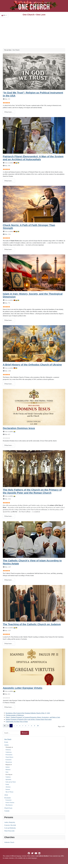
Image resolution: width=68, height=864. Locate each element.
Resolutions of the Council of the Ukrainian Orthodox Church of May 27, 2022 (28, 713)
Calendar (6, 811)
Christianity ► (9, 747)
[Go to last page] (38, 725)
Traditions (8, 777)
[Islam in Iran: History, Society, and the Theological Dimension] (34, 272)
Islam (7, 772)
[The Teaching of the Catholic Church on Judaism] (34, 603)
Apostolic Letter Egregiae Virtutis (22, 688)
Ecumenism (8, 759)
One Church (7, 739)
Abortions (8, 787)
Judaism (8, 767)
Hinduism (8, 769)
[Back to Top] (65, 861)
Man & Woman (9, 792)
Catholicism (9, 752)
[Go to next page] (34, 725)
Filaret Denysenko (9, 831)
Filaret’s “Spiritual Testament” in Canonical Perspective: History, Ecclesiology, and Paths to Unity (33, 717)
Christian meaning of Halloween (15, 715)
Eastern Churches (10, 802)
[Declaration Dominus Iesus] (34, 407)
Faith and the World (11, 782)
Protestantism (9, 754)
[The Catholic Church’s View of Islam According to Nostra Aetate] (34, 539)
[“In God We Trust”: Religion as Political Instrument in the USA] (34, 71)
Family (7, 784)
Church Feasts (8, 808)
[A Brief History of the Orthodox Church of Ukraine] (34, 343)
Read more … (9, 112)
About (6, 795)
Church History (9, 757)
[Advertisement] (34, 30)
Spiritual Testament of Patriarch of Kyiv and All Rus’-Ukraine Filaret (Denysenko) (29, 719)
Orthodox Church (9, 842)
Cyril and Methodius (10, 828)
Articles (6, 745)
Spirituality (8, 779)
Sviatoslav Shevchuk (10, 825)
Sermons (8, 789)
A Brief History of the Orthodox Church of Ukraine (32, 364)
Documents (7, 798)
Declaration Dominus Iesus (19, 428)
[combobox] (12, 733)
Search (25, 733)
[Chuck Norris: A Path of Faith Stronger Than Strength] (34, 204)
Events (6, 742)
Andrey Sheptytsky (9, 822)
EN (4, 15)
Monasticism (9, 762)
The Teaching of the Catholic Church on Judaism (32, 624)
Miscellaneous (9, 805)
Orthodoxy (8, 749)
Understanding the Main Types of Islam (17, 721)
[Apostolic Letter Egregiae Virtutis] (34, 667)
